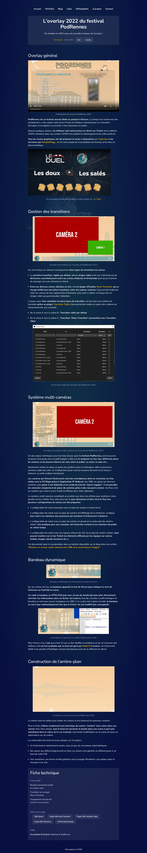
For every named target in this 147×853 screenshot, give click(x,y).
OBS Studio (38, 816)
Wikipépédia (82, 8)
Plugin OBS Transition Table (87, 816)
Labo (69, 8)
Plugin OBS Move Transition (60, 816)
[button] (69, 172)
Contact (109, 8)
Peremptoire (58, 40)
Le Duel (97, 199)
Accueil (37, 8)
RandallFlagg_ (49, 142)
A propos (97, 8)
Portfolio (49, 8)
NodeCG (86, 646)
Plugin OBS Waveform (42, 822)
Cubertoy (102, 139)
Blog (60, 8)
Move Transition (104, 286)
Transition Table (62, 304)
